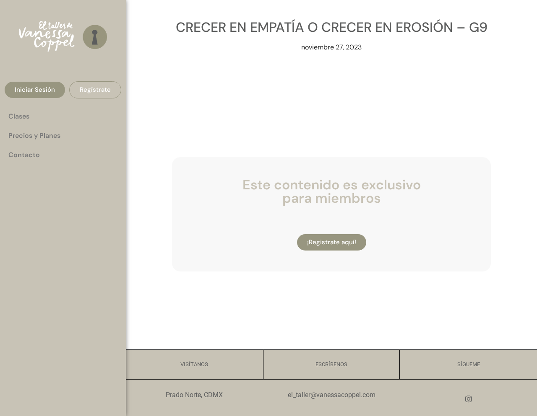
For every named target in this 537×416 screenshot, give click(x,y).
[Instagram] (468, 399)
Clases (18, 116)
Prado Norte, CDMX (194, 395)
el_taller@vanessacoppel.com (331, 395)
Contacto (24, 154)
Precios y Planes (34, 135)
